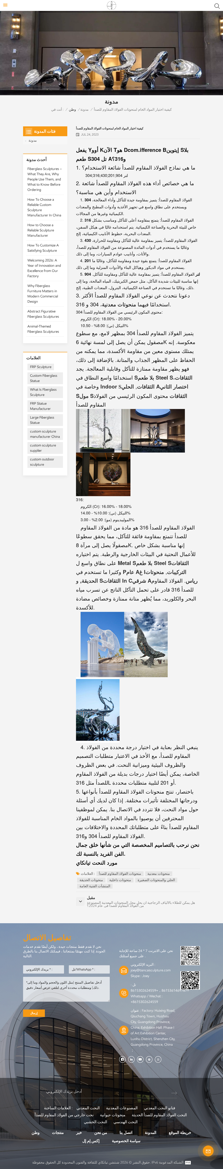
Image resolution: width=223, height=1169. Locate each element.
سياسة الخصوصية (126, 1140)
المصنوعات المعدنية (122, 1108)
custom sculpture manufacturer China (45, 434)
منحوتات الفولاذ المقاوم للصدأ (120, 874)
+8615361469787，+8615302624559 (160, 990)
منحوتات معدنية (158, 874)
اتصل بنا (126, 1132)
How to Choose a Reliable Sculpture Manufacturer (40, 230)
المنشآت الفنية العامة (94, 886)
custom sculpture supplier (43, 448)
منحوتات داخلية (120, 880)
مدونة (84, 109)
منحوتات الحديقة (91, 880)
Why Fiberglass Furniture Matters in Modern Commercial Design (42, 294)
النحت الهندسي (125, 1122)
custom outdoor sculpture (42, 462)
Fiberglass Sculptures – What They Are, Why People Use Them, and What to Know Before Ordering (44, 179)
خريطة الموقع (180, 1132)
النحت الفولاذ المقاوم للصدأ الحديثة (159, 1115)
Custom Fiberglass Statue (43, 378)
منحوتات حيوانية (112, 1115)
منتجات (58, 1132)
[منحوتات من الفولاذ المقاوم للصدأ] (133, 377)
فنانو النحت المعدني (159, 1108)
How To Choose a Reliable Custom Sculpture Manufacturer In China (44, 207)
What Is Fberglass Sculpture (43, 392)
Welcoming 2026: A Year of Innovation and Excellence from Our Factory (44, 268)
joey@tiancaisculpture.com (151, 970)
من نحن (100, 1132)
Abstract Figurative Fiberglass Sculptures (43, 314)
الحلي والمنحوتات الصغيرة (156, 880)
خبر (79, 1132)
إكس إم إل (91, 1140)
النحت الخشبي (95, 1122)
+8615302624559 (144, 1002)
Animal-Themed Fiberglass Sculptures (43, 329)
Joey (145, 976)
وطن (72, 109)
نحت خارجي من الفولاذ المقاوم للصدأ (64, 1115)
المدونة (150, 1132)
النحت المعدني (88, 1108)
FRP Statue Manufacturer (40, 406)
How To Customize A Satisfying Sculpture (43, 248)
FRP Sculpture (40, 367)
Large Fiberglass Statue (42, 420)
